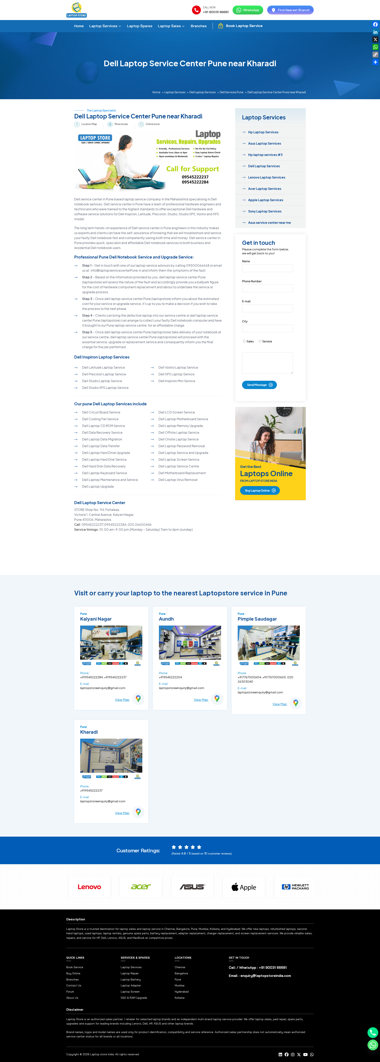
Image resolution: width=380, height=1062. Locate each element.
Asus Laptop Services (264, 143)
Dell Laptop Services (202, 92)
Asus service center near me (269, 222)
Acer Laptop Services (264, 188)
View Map (122, 700)
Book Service (74, 967)
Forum (70, 991)
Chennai (180, 967)
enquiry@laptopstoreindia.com (265, 976)
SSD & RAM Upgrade (134, 998)
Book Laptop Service (244, 25)
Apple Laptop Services (265, 200)
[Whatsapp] (373, 1045)
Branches (199, 26)
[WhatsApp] (375, 47)
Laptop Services (103, 26)
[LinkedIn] (375, 32)
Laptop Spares (139, 26)
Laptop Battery (131, 979)
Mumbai (179, 985)
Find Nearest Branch (294, 10)
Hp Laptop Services (263, 132)
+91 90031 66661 (216, 12)
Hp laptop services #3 (265, 155)
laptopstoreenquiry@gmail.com (102, 688)
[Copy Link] (375, 54)
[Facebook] (375, 24)
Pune (178, 979)
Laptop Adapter (131, 985)
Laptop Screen (130, 991)
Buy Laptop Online (257, 490)
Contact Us (73, 985)
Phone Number (252, 281)
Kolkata (179, 998)
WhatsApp (251, 10)
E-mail (246, 301)
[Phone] (373, 1032)
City (245, 321)
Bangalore (181, 973)
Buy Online (73, 973)
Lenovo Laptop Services (266, 177)
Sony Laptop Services (264, 211)
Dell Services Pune (231, 92)
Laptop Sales (169, 26)
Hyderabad (182, 991)
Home (79, 26)
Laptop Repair (130, 973)
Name (246, 261)
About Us (72, 998)
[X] (375, 39)
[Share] (375, 62)
